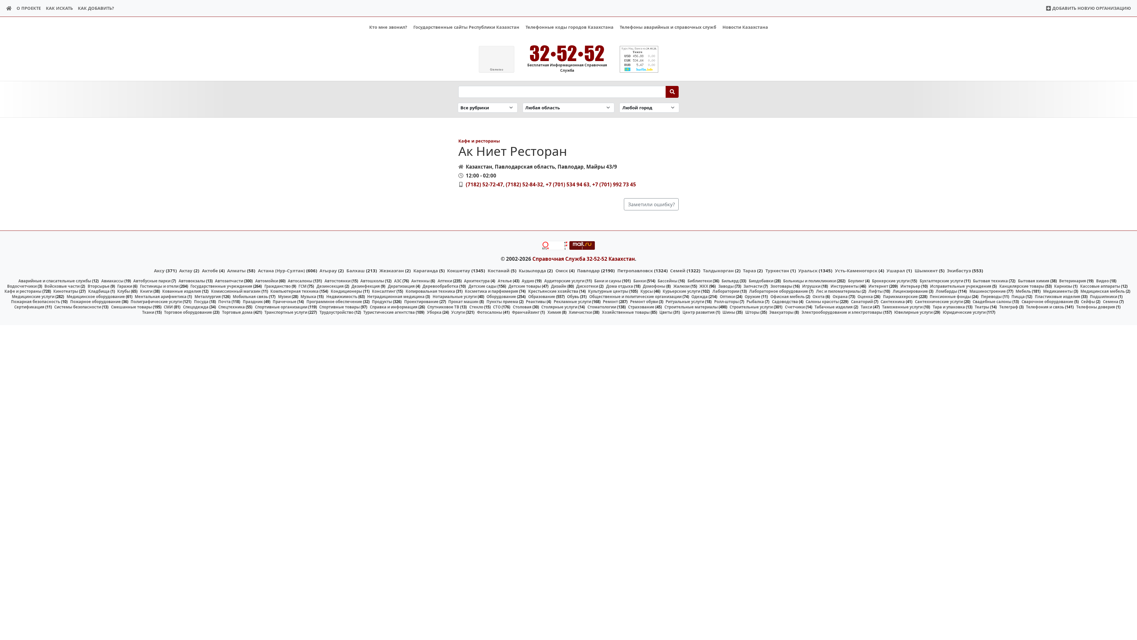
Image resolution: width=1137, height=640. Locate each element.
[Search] (672, 92)
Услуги (458, 312)
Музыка (308, 296)
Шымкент (926, 270)
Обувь (573, 296)
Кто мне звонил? (388, 27)
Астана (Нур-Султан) (281, 270)
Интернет (878, 286)
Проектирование (421, 301)
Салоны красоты (822, 301)
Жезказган (391, 270)
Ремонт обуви (644, 301)
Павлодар (588, 270)
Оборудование (501, 296)
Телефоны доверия (1095, 307)
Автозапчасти (229, 281)
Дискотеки (587, 286)
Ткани (148, 312)
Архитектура (477, 281)
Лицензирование (910, 291)
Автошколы (372, 281)
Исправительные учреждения (960, 286)
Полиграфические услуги (156, 301)
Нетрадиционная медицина (396, 296)
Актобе (210, 270)
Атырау (328, 270)
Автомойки (266, 281)
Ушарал (896, 270)
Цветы (665, 312)
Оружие (752, 296)
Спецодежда (195, 307)
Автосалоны (300, 281)
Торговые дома (237, 312)
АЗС (398, 281)
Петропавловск (635, 270)
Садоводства (785, 301)
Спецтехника (231, 307)
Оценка (865, 296)
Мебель (1023, 291)
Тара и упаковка (949, 307)
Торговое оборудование (188, 312)
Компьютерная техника (294, 291)
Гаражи (124, 286)
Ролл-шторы (726, 301)
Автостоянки (338, 281)
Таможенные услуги (902, 307)
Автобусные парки (152, 281)
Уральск (808, 270)
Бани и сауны (607, 281)
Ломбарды (946, 291)
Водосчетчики (22, 286)
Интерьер (910, 286)
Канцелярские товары (1021, 286)
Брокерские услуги (891, 281)
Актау (185, 270)
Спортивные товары (339, 307)
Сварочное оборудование (1047, 301)
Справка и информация (393, 307)
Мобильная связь (250, 296)
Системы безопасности (77, 307)
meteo (496, 69)
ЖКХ (703, 286)
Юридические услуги (964, 312)
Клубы (123, 291)
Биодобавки (761, 281)
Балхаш (355, 270)
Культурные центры (608, 291)
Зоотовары (781, 286)
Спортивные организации (281, 307)
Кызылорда (532, 270)
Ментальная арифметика (161, 296)
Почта (224, 301)
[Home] (9, 8)
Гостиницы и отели (159, 286)
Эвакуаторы (781, 312)
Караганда (425, 270)
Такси (866, 307)
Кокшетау (458, 270)
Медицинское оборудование (96, 296)
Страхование (641, 307)
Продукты (382, 301)
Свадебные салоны (992, 301)
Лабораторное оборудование (778, 291)
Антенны (420, 281)
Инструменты (845, 286)
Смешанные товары (131, 307)
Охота (818, 296)
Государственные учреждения (221, 286)
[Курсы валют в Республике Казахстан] (639, 59)
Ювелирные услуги (913, 312)
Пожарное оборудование (95, 301)
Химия (554, 312)
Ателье (505, 281)
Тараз (749, 270)
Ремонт (610, 301)
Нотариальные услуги (455, 296)
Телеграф (1008, 307)
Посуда (201, 301)
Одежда (699, 296)
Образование (541, 296)
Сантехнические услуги (939, 301)
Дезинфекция (365, 286)
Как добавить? (96, 8)
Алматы (236, 270)
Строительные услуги (751, 307)
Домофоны (654, 286)
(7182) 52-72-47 (484, 184)
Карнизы (1063, 286)
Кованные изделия (181, 291)
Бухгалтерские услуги (941, 281)
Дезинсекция (330, 286)
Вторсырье (99, 286)
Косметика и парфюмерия (491, 291)
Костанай (499, 270)
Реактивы (536, 301)
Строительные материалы (691, 307)
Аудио (528, 281)
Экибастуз (959, 270)
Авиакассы (112, 281)
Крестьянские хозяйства (553, 291)
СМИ (168, 307)
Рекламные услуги (572, 301)
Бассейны (667, 281)
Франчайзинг (525, 312)
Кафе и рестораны (479, 141)
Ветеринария (1072, 281)
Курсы (646, 291)
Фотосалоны (489, 312)
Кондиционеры (346, 291)
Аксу (159, 270)
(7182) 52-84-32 (524, 184)
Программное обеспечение (334, 301)
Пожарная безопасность (35, 301)
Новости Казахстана (745, 27)
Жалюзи (681, 286)
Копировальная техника (430, 291)
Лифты (875, 291)
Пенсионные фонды (950, 296)
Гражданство (277, 286)
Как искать (59, 8)
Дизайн (558, 286)
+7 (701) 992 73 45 (614, 184)
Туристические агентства (389, 312)
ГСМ (302, 286)
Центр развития (698, 312)
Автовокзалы (192, 281)
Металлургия (208, 296)
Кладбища (99, 291)
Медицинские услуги (33, 296)
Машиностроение (987, 291)
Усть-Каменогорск (856, 270)
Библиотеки (700, 281)
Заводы (726, 286)
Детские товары (524, 286)
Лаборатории (725, 291)
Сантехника (893, 301)
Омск (561, 270)
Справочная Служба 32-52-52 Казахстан (583, 258)
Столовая (522, 307)
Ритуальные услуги (685, 301)
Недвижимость (341, 296)
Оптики (727, 296)
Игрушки (811, 286)
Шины (728, 312)
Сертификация (29, 307)
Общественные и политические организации (635, 296)
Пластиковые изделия (1057, 296)
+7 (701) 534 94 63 (568, 184)
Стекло (476, 307)
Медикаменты (1058, 291)
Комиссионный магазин (236, 291)
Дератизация (401, 286)
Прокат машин (463, 301)
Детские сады (482, 286)
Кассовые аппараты (1100, 286)
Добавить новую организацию (1091, 8)
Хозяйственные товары (626, 312)
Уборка (434, 312)
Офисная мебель (787, 296)
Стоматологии (601, 307)
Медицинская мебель (1102, 291)
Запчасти (752, 286)
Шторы (752, 312)
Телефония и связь (1045, 307)
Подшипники (1103, 296)
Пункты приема (502, 301)
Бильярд (730, 281)
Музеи (284, 296)
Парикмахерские (900, 296)
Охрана (840, 296)
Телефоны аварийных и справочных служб (668, 27)
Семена (1110, 301)
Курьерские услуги (681, 291)
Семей (677, 270)
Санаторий (862, 301)
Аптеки (445, 281)
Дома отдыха (619, 286)
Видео (1102, 281)
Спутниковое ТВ (443, 307)
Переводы (991, 296)
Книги (146, 291)
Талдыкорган (718, 270)
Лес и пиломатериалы (838, 291)
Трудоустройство (336, 312)
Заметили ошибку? (651, 204)
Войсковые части (62, 286)
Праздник (253, 301)
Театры (982, 307)
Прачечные (284, 301)
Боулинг (856, 281)
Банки (639, 281)
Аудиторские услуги (564, 281)
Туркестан (777, 270)
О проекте (29, 8)
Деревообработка (440, 286)
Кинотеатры (65, 291)
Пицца (1018, 296)
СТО (497, 307)
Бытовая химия (1033, 281)
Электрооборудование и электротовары (842, 312)
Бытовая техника (990, 281)
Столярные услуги (559, 307)
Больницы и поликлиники (809, 281)
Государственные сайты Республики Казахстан (466, 27)
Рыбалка (755, 301)
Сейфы (1088, 301)
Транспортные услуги (285, 312)
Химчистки (580, 312)
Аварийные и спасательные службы (54, 281)
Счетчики (795, 307)
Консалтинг (384, 291)
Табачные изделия (834, 307)
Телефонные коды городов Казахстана (570, 27)
